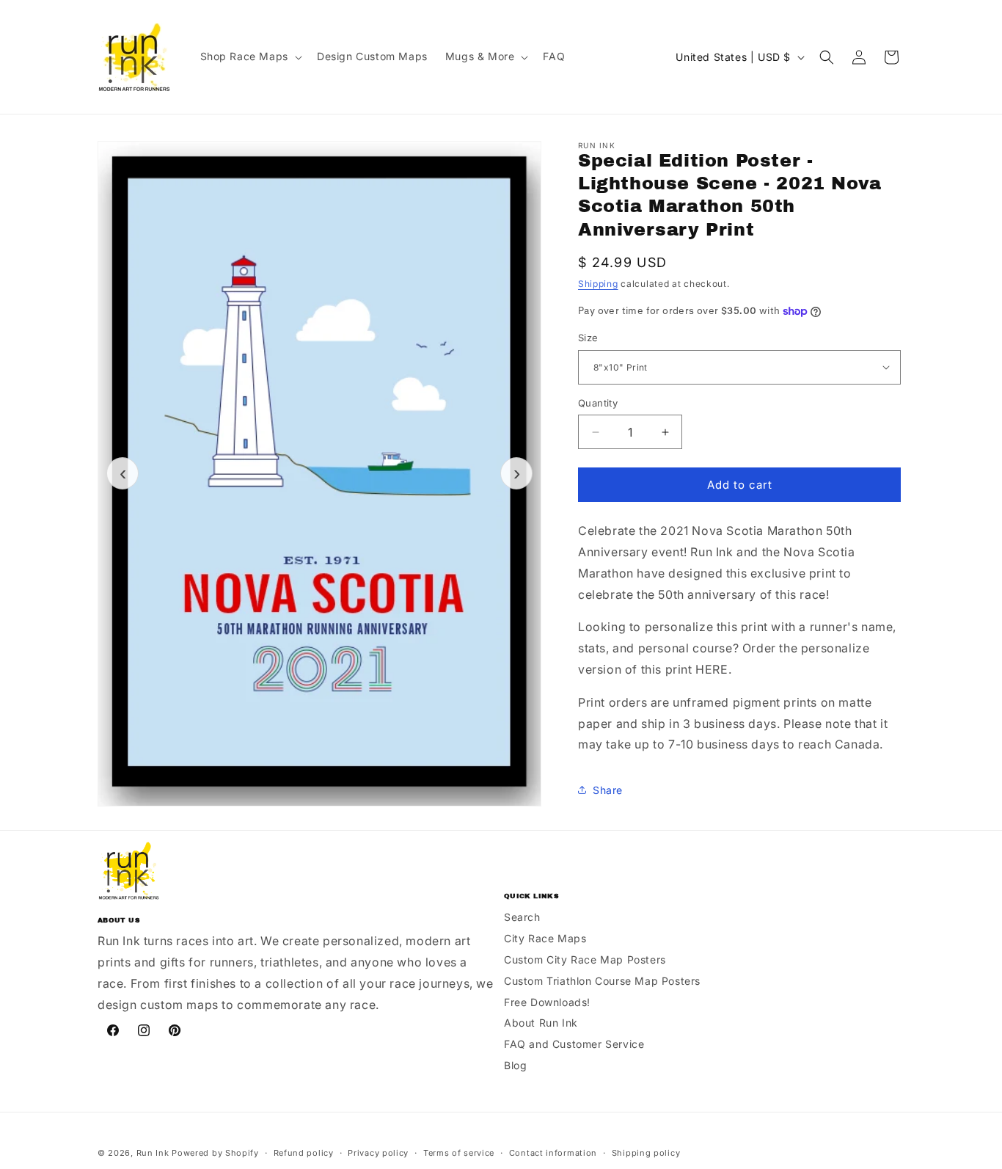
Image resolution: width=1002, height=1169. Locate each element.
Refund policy (304, 1153)
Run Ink (152, 1153)
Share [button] (608, 790)
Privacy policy (378, 1153)
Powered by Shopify (215, 1153)
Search (522, 917)
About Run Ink (541, 1022)
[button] (249, 56)
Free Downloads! (547, 1001)
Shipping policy (646, 1153)
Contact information (553, 1153)
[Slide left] (122, 473)
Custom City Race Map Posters (585, 959)
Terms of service (458, 1153)
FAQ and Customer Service (574, 1043)
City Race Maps (545, 937)
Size (588, 337)
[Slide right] (516, 473)
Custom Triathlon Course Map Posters (602, 980)
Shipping (598, 283)
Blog (515, 1064)
